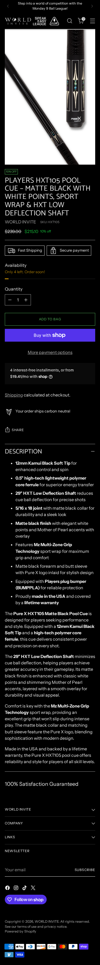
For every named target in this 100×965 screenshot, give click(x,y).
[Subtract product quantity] (10, 300)
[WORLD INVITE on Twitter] (33, 888)
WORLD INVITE (20, 221)
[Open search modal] (69, 20)
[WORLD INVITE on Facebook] (8, 888)
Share (18, 430)
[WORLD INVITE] (34, 20)
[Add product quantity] (26, 300)
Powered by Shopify (20, 931)
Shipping (14, 395)
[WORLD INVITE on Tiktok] (25, 888)
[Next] (92, 6)
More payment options (50, 352)
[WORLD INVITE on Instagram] (16, 888)
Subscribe (85, 870)
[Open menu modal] (92, 20)
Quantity (13, 289)
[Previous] (8, 6)
